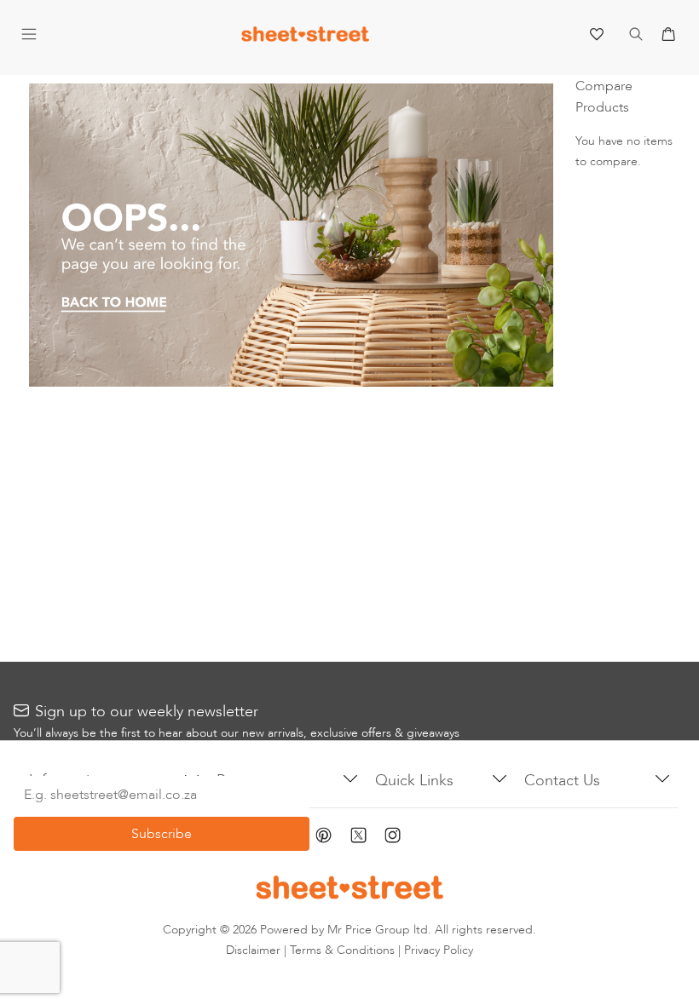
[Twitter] (367, 837)
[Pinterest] (332, 838)
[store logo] (305, 37)
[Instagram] (401, 838)
